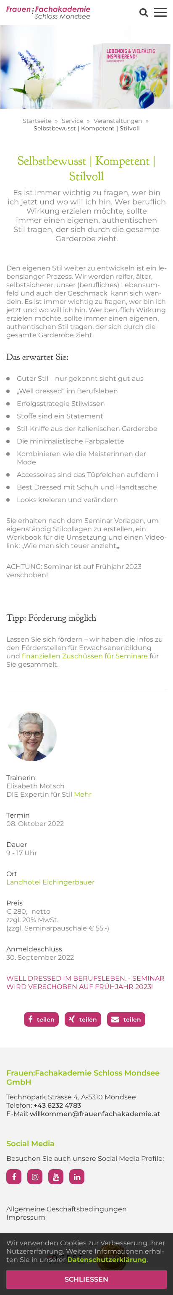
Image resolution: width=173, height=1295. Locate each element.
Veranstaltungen (119, 121)
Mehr (83, 794)
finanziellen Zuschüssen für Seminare (85, 656)
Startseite (38, 121)
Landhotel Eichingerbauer (50, 882)
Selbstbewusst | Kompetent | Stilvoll (87, 128)
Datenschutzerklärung (107, 1260)
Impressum (25, 1217)
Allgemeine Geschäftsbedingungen (66, 1209)
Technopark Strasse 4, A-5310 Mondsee (71, 1097)
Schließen (86, 1279)
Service (73, 121)
